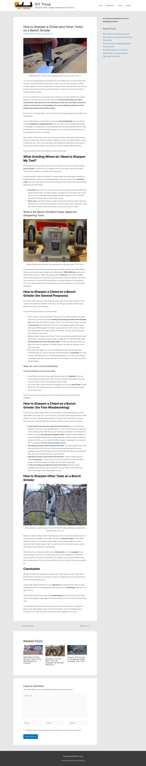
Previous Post (27, 626)
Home (101, 5)
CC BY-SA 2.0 (79, 264)
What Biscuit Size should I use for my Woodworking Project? (32, 660)
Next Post (84, 626)
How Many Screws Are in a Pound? (115, 50)
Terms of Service (79, 761)
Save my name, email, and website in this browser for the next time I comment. (53, 730)
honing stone (36, 105)
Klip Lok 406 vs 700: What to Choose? (116, 34)
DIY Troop (43, 4)
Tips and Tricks (47, 34)
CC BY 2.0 (77, 76)
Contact (128, 5)
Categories (110, 5)
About (120, 5)
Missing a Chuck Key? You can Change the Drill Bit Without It (54, 662)
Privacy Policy (66, 761)
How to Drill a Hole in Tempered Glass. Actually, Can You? (76, 659)
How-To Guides (35, 34)
